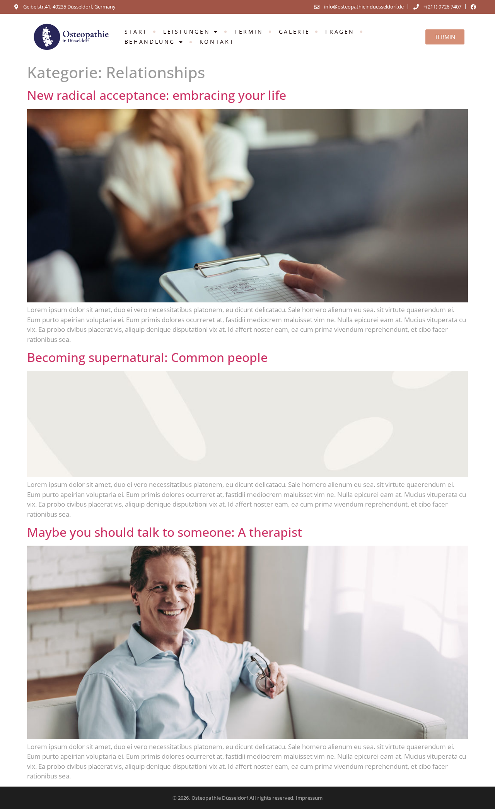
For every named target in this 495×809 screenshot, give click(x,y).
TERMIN (248, 31)
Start (136, 31)
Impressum (309, 797)
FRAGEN (340, 31)
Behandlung (150, 41)
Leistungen (186, 31)
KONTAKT (217, 41)
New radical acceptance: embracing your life (156, 95)
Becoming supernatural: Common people (147, 357)
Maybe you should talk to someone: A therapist (164, 532)
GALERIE (294, 31)
